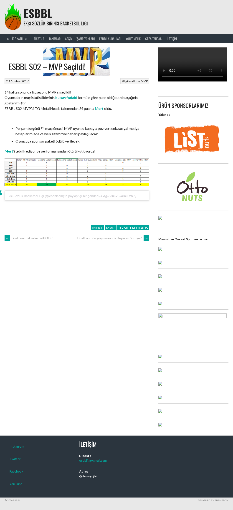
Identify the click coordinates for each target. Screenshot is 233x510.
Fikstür (39, 38)
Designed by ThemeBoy (213, 500)
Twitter (15, 459)
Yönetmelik (133, 38)
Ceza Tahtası (153, 38)
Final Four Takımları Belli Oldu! (29, 238)
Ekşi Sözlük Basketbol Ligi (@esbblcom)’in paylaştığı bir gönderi (53, 196)
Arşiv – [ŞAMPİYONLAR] (80, 38)
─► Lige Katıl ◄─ (17, 38)
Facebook (16, 471)
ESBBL (38, 13)
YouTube (16, 484)
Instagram (17, 446)
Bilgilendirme (131, 81)
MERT (97, 228)
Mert (99, 108)
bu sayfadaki (66, 97)
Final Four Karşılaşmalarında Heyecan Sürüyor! (112, 238)
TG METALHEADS (133, 228)
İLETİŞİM (172, 38)
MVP (144, 81)
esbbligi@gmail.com (93, 460)
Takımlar (55, 38)
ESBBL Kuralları (110, 38)
